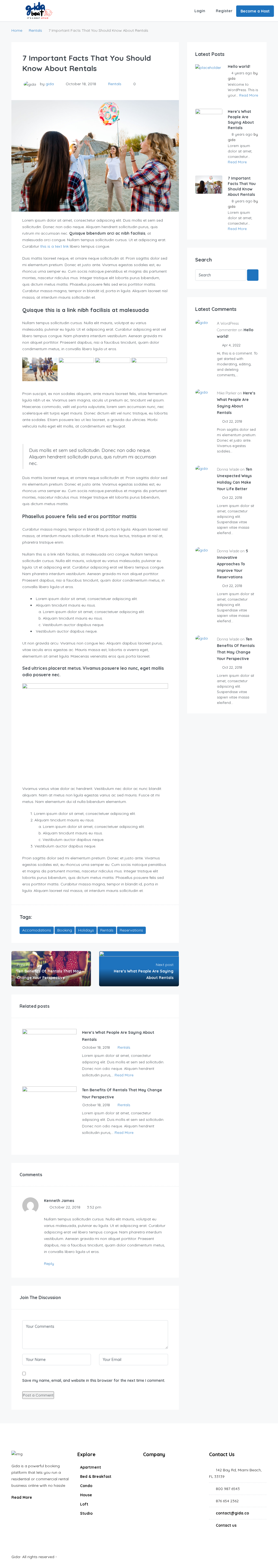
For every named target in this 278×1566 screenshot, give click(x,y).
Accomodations (36, 930)
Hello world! (239, 66)
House (86, 1494)
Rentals (35, 30)
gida (50, 83)
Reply (49, 1263)
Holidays (86, 930)
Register (224, 10)
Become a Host (255, 11)
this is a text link (54, 246)
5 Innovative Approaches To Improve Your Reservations (232, 563)
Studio (86, 1513)
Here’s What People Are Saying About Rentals (241, 119)
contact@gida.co (232, 1513)
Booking (64, 930)
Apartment (90, 1467)
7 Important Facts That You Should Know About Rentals (242, 186)
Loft (84, 1504)
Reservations (131, 930)
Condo (86, 1485)
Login (199, 10)
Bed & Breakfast (95, 1476)
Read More (124, 1075)
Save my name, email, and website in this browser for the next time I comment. (93, 1380)
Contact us (226, 1525)
